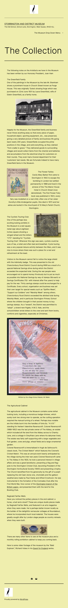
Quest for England (40, 548)
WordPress (24, 599)
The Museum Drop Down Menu (47, 33)
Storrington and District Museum (24, 24)
